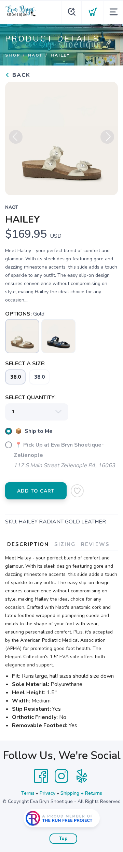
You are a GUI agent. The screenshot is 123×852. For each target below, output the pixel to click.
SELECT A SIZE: (25, 363)
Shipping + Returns (81, 793)
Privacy (47, 793)
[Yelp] (82, 776)
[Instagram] (61, 776)
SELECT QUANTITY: (30, 397)
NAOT (35, 55)
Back (20, 75)
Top (63, 839)
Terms (28, 793)
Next (107, 137)
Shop (12, 55)
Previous (16, 137)
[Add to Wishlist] (77, 490)
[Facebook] (41, 776)
